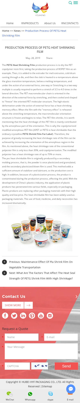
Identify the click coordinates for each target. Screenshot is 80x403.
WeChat (10, 399)
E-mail (70, 399)
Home (10, 23)
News (17, 30)
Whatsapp (30, 399)
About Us (50, 23)
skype (50, 399)
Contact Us (13, 297)
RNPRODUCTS (30, 23)
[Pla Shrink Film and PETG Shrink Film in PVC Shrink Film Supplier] (40, 9)
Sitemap (47, 386)
